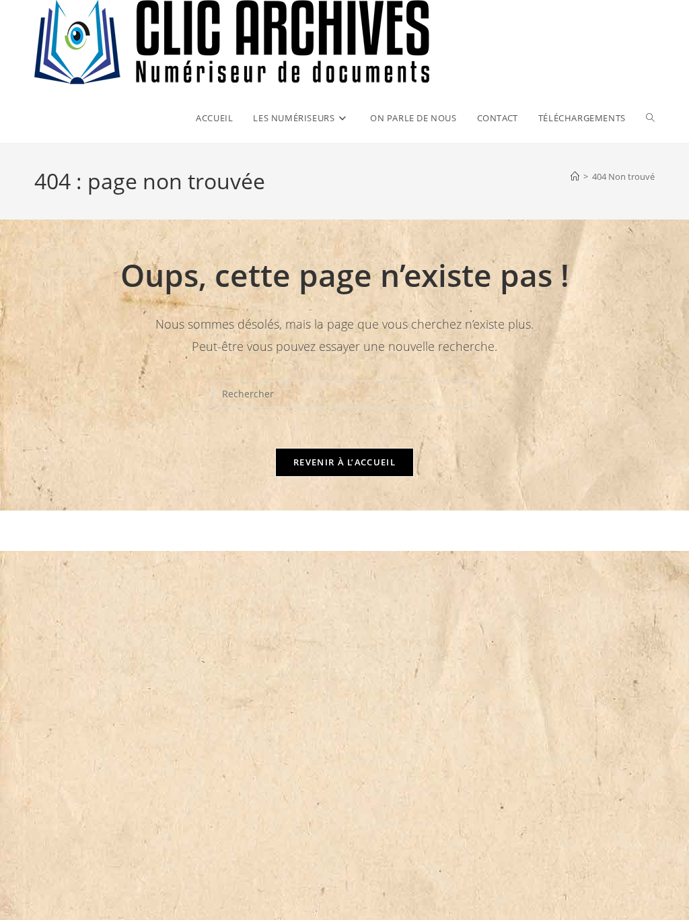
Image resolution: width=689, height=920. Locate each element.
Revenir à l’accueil (344, 462)
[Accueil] (575, 176)
